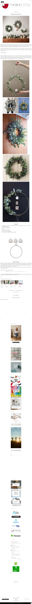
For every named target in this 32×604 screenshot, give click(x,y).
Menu (16, 11)
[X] (14, 342)
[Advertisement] (16, 472)
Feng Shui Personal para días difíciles (16, 558)
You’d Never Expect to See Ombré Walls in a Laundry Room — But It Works (16, 543)
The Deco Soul (12, 603)
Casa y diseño (22, 271)
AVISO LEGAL (26, 598)
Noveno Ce (13, 553)
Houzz (18, 271)
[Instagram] (17, 342)
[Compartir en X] (10, 290)
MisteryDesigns (20, 603)
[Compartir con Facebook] (9, 290)
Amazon (9, 271)
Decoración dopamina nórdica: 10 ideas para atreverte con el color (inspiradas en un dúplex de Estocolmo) (16, 547)
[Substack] (13, 342)
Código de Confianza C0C (15, 274)
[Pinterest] (16, 342)
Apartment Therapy (14, 541)
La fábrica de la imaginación (13, 271)
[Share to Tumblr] (12, 290)
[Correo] (18, 342)
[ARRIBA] (31, 603)
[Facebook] (15, 342)
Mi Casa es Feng (14, 557)
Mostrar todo (20, 559)
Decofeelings (13, 550)
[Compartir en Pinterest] (11, 290)
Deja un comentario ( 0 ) (19, 290)
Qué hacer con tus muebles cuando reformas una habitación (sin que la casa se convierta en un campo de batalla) (16, 555)
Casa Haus (20, 271)
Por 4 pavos (25, 271)
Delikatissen (13, 545)
